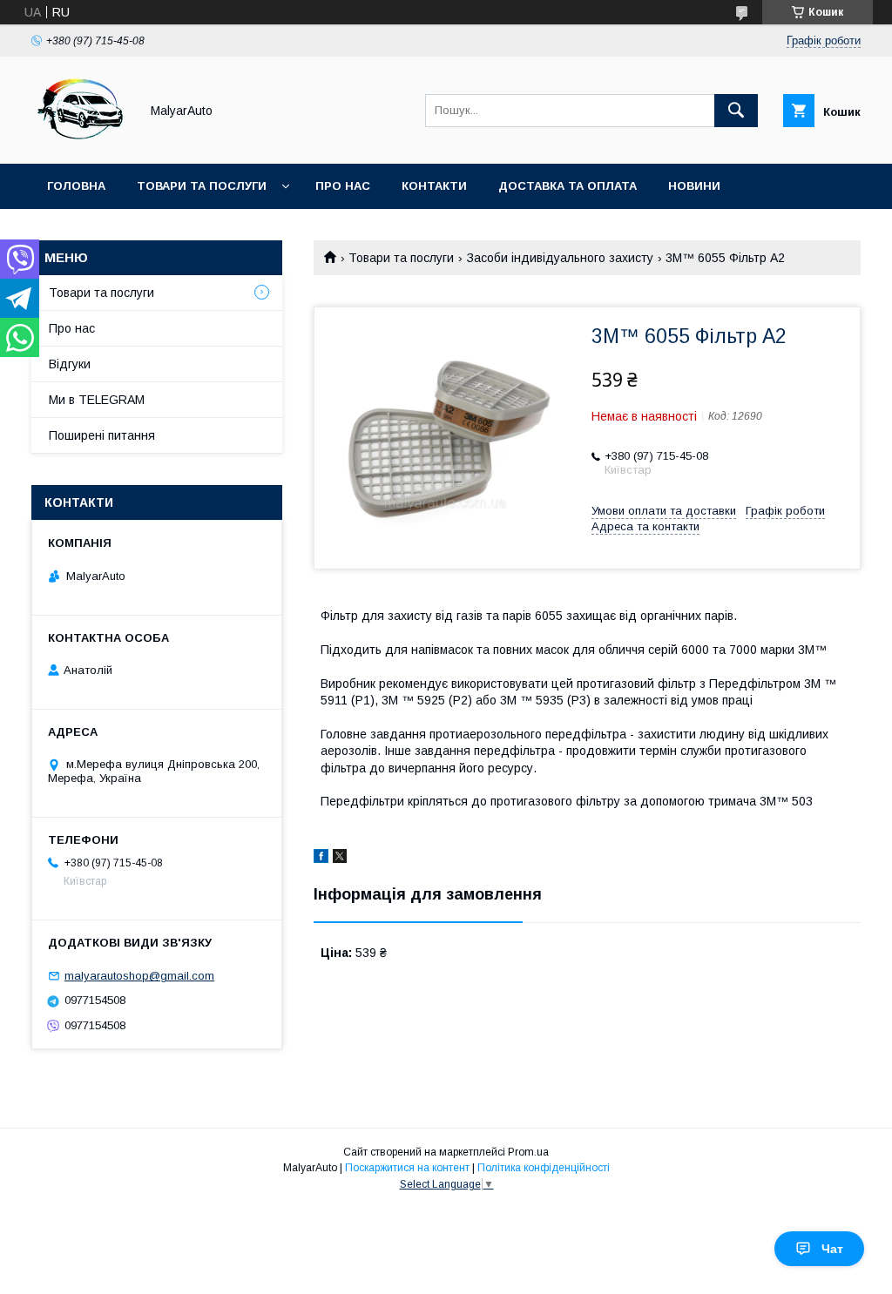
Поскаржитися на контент (407, 1168)
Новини (694, 185)
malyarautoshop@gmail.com (139, 975)
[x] (340, 859)
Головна (76, 185)
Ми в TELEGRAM (97, 400)
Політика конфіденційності (543, 1168)
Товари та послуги (202, 185)
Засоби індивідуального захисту (560, 258)
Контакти (434, 185)
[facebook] (321, 859)
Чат (832, 1249)
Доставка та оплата (567, 185)
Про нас (342, 185)
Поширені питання (102, 435)
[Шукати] (736, 110)
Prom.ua (528, 1152)
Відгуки (70, 364)
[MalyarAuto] (80, 141)
